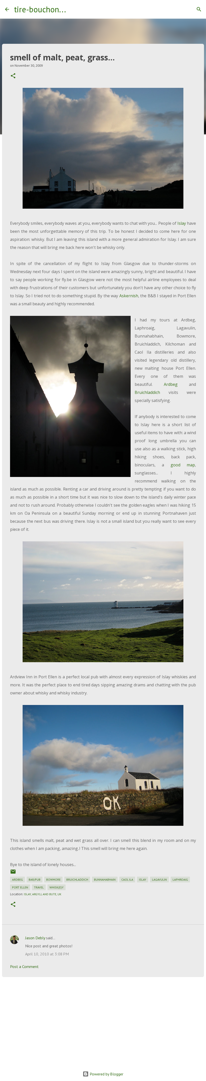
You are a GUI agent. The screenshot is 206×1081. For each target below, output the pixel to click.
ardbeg (17, 879)
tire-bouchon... (40, 9)
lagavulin (159, 879)
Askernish (128, 296)
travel (39, 887)
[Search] (73, 9)
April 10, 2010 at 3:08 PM (47, 953)
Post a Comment (24, 966)
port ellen (20, 887)
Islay (181, 223)
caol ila (127, 879)
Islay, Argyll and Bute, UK (42, 894)
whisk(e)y (56, 887)
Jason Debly (35, 937)
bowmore (53, 879)
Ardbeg (171, 384)
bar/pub (34, 879)
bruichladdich (77, 879)
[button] (13, 76)
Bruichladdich (147, 392)
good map (183, 465)
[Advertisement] (103, 1020)
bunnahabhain (105, 879)
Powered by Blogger (106, 1073)
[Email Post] (13, 873)
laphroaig (180, 879)
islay (142, 879)
